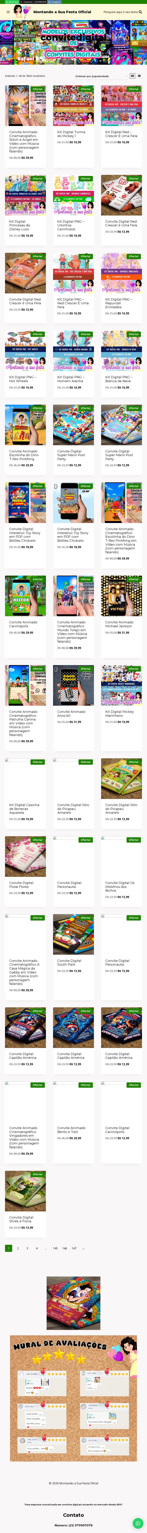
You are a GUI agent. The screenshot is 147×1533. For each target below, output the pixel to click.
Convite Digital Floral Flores (21, 885)
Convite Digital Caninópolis (117, 1130)
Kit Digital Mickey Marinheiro (119, 714)
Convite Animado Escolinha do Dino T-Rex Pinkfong (24, 455)
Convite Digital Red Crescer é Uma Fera (121, 223)
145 (55, 1248)
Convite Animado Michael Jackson (119, 624)
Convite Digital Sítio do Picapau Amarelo (73, 809)
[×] (138, 1523)
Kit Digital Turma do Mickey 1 (71, 134)
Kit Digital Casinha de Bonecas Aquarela (24, 809)
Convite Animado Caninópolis (23, 624)
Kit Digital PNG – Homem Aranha (70, 379)
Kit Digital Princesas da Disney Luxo (19, 225)
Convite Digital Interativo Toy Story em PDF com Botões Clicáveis (24, 535)
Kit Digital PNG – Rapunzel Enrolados (118, 303)
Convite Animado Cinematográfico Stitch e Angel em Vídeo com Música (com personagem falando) (24, 141)
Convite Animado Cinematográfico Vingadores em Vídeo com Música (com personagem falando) (24, 1137)
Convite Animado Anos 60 (71, 714)
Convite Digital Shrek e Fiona (21, 1219)
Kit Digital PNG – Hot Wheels (22, 379)
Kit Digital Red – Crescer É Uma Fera (121, 134)
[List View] (139, 76)
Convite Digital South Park (69, 963)
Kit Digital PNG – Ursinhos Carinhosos (70, 225)
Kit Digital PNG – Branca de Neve (118, 379)
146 (64, 1248)
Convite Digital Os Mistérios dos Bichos (120, 887)
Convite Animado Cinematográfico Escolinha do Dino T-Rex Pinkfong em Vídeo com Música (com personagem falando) (121, 540)
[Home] (64, 48)
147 (74, 1248)
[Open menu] (8, 12)
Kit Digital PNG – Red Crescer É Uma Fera (73, 303)
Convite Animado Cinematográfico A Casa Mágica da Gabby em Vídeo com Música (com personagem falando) (24, 972)
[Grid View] (132, 76)
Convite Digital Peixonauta (69, 885)
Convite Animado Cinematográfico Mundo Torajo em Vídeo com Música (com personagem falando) (72, 632)
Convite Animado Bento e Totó (71, 1130)
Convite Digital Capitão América (22, 1056)
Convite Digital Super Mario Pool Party (71, 455)
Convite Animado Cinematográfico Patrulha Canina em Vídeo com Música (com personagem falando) (23, 723)
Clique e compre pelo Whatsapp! (73, 152)
